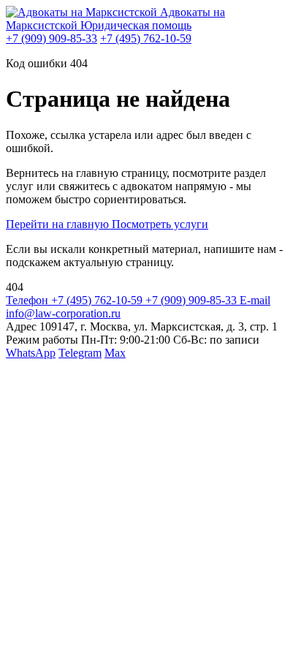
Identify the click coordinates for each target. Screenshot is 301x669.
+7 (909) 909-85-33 (51, 38)
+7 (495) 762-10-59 (145, 38)
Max (115, 353)
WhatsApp (31, 353)
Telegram (80, 353)
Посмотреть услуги (160, 224)
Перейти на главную (59, 224)
